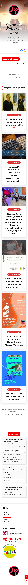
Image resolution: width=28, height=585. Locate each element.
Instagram (6, 521)
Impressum (6, 514)
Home (5, 512)
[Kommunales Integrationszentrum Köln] (12, 535)
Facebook (6, 519)
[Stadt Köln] (12, 542)
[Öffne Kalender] (26, 577)
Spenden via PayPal (11, 451)
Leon (18, 580)
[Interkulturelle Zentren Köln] (10, 558)
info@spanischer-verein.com (12, 494)
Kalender (19, 414)
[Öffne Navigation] (26, 580)
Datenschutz (7, 517)
